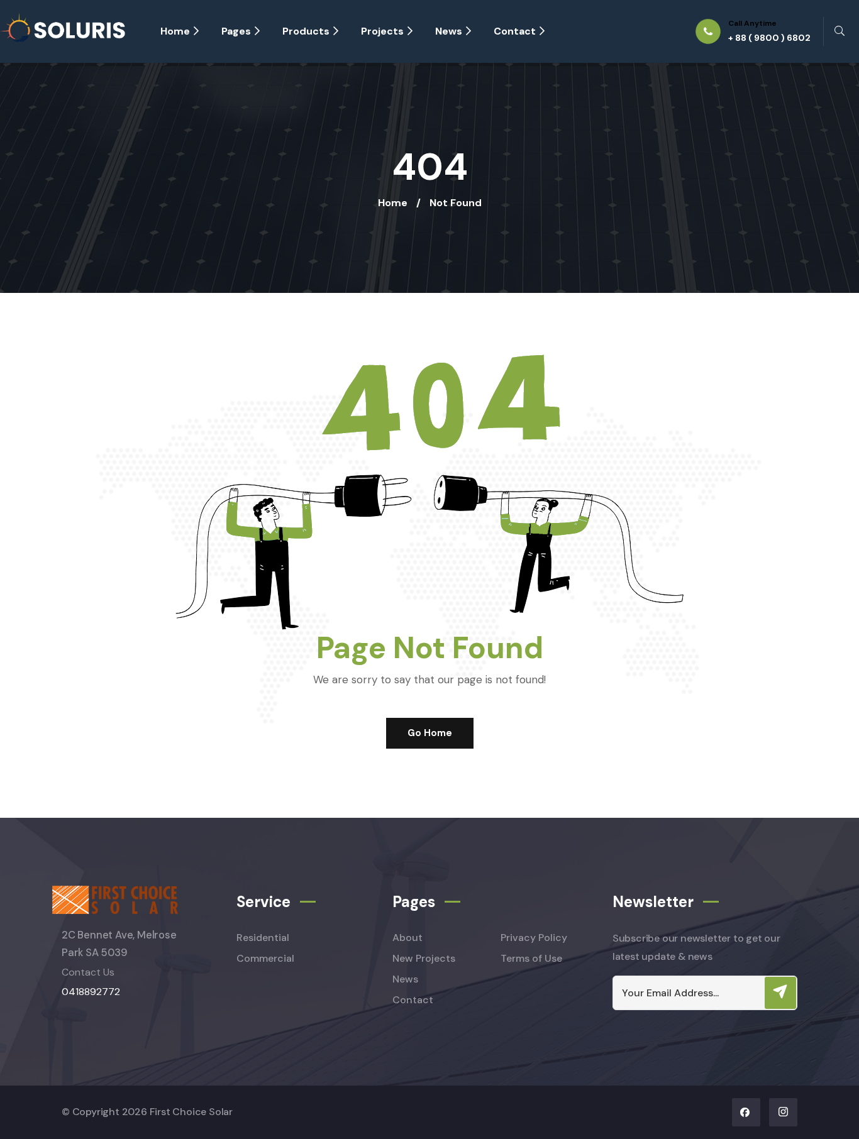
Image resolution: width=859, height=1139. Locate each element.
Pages (236, 31)
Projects (382, 31)
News (448, 31)
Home (175, 31)
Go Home (429, 733)
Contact (515, 31)
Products (306, 31)
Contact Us (88, 972)
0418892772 (91, 991)
